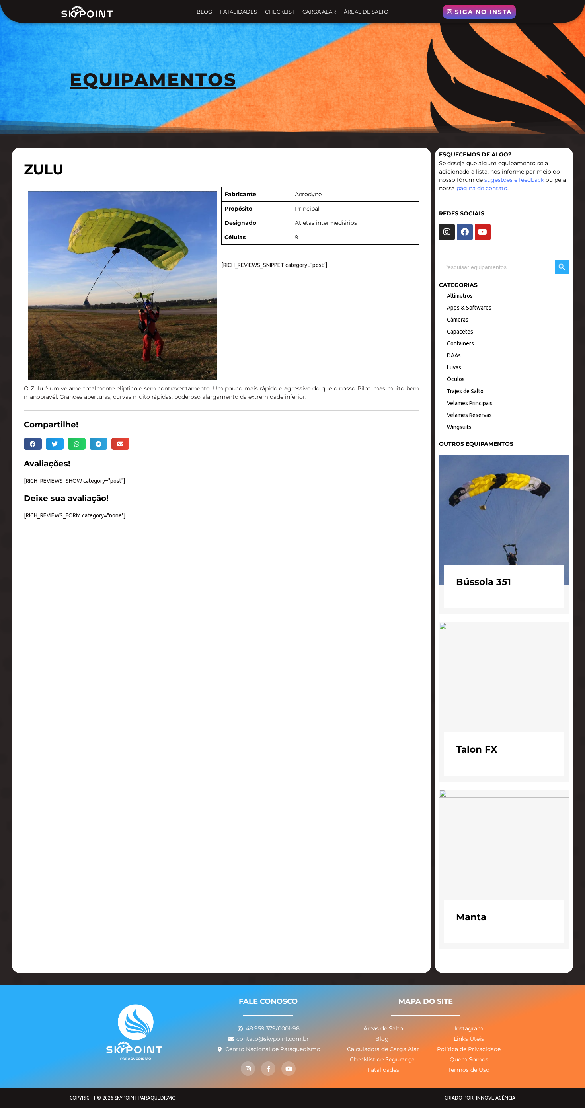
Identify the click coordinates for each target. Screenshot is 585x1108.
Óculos (456, 379)
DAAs (454, 355)
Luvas (454, 367)
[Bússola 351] (504, 519)
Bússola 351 (483, 581)
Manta (471, 917)
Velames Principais (470, 403)
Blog (204, 11)
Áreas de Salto (366, 11)
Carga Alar (319, 11)
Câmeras (457, 319)
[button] (33, 444)
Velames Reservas (469, 415)
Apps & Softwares (469, 307)
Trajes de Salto (465, 391)
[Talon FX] (504, 686)
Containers (460, 343)
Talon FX (476, 749)
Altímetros (460, 296)
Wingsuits (459, 427)
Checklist (279, 11)
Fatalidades (238, 11)
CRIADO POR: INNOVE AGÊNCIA (480, 1097)
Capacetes (460, 331)
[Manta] (504, 854)
